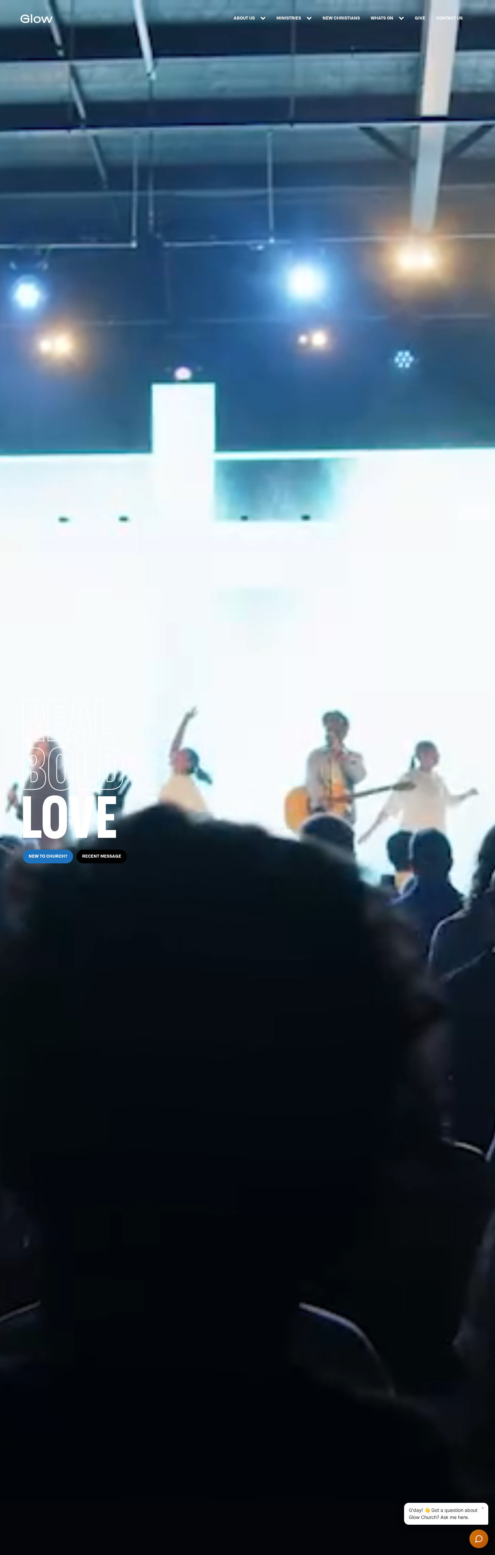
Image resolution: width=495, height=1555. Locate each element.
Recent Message (101, 856)
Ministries (288, 18)
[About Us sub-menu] (264, 18)
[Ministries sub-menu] (310, 18)
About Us (244, 18)
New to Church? (48, 856)
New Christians (341, 18)
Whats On (382, 18)
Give (420, 18)
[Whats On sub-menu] (403, 18)
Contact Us (449, 18)
